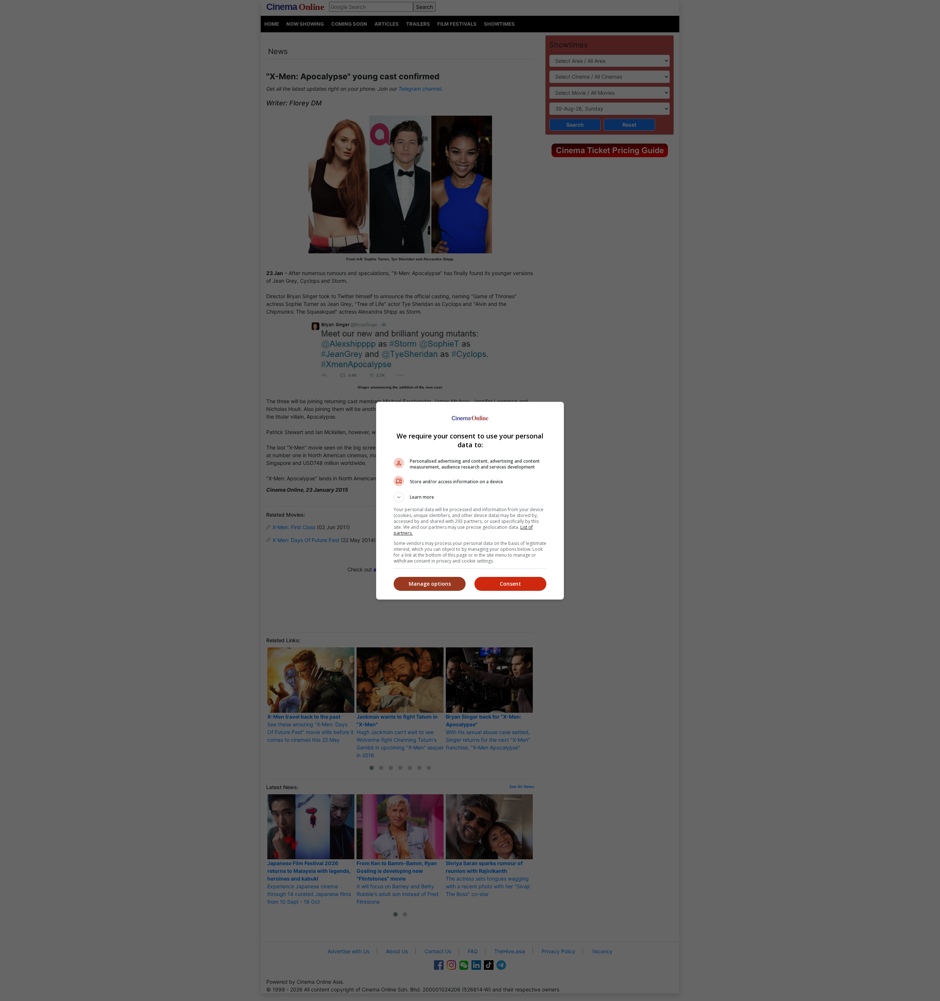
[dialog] (470, 501)
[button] (470, 497)
